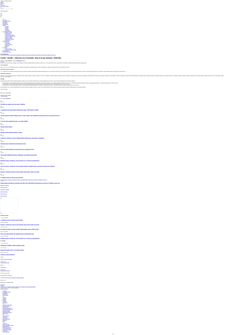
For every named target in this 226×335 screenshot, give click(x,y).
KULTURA (5, 23)
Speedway (7, 29)
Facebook (2, 3)
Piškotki (34, 286)
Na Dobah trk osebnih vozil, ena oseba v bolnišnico (12, 104)
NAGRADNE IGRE (7, 51)
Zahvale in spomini (8, 44)
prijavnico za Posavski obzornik (18, 277)
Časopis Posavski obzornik (5, 286)
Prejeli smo (7, 42)
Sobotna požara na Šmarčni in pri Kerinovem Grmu (13, 143)
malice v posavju (3, 196)
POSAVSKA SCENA (7, 327)
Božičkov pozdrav (8, 32)
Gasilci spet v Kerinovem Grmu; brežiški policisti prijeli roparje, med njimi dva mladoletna (22, 138)
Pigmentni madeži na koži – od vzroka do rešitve (12, 250)
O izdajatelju (12, 286)
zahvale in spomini (3, 191)
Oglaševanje (17, 286)
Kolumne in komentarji (9, 34)
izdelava (2, 288)
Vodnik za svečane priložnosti (7, 254)
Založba (31, 286)
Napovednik (2, 53)
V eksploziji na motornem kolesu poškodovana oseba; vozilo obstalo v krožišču (19, 110)
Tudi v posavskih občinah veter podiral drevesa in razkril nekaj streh (17, 149)
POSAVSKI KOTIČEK (7, 31)
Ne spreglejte (7, 43)
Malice (6, 46)
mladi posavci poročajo (4, 189)
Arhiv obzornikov (6, 331)
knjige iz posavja (3, 193)
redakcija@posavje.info (4, 262)
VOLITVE (5, 47)
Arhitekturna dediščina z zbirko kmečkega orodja (12, 245)
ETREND (6, 288)
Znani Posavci (7, 40)
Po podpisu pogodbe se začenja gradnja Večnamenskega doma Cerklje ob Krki (19, 229)
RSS (1, 4)
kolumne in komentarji (4, 185)
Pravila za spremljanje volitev (10, 49)
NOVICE (4, 20)
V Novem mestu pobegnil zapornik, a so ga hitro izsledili (14, 121)
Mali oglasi (7, 45)
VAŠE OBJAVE (6, 41)
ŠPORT (4, 25)
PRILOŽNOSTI (6, 50)
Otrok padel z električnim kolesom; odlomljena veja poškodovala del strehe (18, 155)
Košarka (6, 27)
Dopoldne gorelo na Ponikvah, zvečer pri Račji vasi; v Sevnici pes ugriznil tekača (19, 160)
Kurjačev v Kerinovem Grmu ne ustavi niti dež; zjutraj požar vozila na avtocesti (19, 171)
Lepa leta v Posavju (8, 37)
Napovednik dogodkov (7, 329)
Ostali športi (7, 30)
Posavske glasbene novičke (10, 35)
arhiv (1, 15)
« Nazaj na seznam (3, 96)
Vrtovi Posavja (8, 33)
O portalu (21, 286)
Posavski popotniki (8, 38)
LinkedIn (9, 95)
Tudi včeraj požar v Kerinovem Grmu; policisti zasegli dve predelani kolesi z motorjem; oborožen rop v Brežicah (27, 166)
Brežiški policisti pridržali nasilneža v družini (11, 132)
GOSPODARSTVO (7, 21)
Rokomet (7, 28)
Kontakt (6, 53)
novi (1, 13)
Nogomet (7, 26)
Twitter (1, 2)
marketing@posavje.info (5, 270)
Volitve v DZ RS (8, 48)
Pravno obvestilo (26, 286)
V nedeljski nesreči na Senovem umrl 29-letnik (11, 177)
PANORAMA (5, 24)
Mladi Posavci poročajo (9, 39)
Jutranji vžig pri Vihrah (6, 126)
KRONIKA (5, 22)
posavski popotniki (3, 187)
